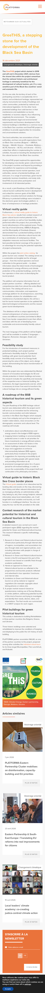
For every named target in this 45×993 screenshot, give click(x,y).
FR (25, 956)
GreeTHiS (10, 71)
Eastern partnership (30, 702)
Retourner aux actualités (17, 22)
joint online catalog (27, 253)
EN (20, 956)
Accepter (8, 989)
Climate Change (15, 702)
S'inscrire (32, 967)
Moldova (14, 704)
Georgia (7, 704)
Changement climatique (13, 65)
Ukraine (21, 704)
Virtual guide (11, 484)
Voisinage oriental (30, 65)
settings (27, 984)
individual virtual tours (31, 644)
